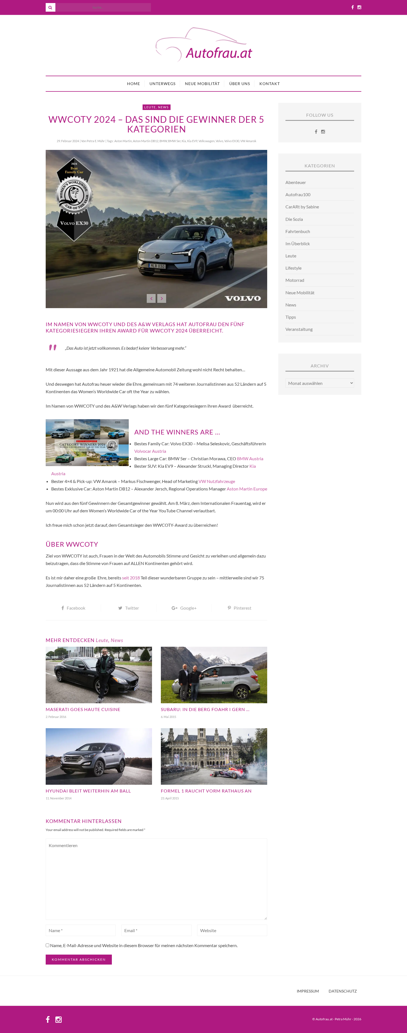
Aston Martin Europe (247, 488)
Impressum (308, 991)
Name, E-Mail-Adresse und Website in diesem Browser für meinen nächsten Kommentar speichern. (144, 945)
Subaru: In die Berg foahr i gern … (205, 709)
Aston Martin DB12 (145, 141)
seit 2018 (131, 577)
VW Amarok (248, 141)
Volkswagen (207, 141)
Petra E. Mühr (96, 141)
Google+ (188, 607)
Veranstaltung (299, 329)
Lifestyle (293, 267)
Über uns (239, 83)
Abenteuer (295, 182)
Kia (184, 141)
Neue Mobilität (202, 83)
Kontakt (269, 83)
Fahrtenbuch (297, 231)
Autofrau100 (297, 194)
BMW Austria (250, 458)
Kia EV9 (192, 141)
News (163, 107)
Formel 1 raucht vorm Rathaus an (206, 790)
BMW (163, 141)
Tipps (290, 316)
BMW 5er (174, 141)
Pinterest (242, 607)
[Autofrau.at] (203, 45)
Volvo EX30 (231, 141)
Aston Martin (123, 141)
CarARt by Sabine (302, 206)
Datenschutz (343, 991)
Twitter (132, 607)
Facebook (76, 607)
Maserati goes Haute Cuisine (83, 709)
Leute (150, 107)
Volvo (219, 141)
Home (133, 83)
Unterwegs (163, 83)
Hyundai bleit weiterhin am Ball (88, 790)
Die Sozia (294, 219)
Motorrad (294, 280)
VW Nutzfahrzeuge (217, 481)
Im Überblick (297, 243)
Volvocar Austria (150, 451)
